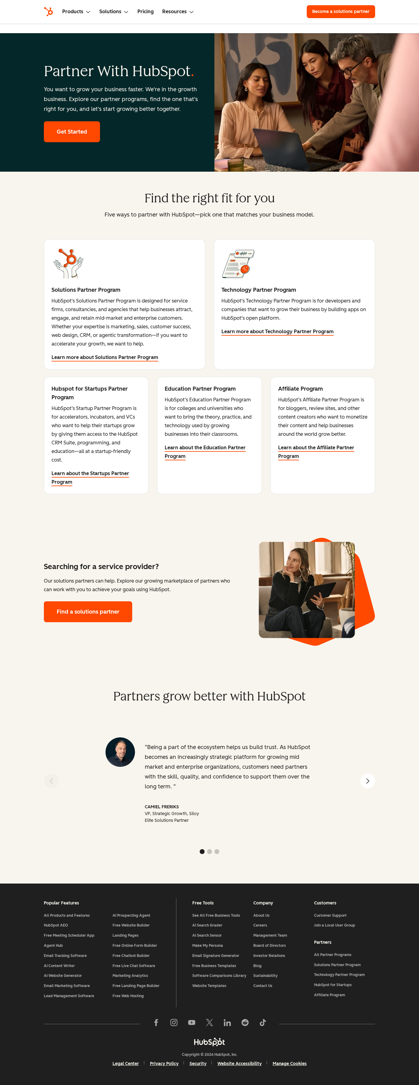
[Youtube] (192, 1023)
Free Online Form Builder (135, 945)
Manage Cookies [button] (290, 1063)
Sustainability (265, 976)
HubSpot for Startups (333, 985)
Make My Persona (207, 945)
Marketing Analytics (130, 976)
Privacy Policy (164, 1063)
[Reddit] (245, 1023)
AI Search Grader (207, 925)
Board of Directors (269, 945)
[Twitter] (209, 1023)
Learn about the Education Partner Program (205, 452)
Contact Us (262, 986)
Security (198, 1063)
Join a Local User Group (334, 925)
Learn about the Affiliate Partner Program (316, 452)
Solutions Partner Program (337, 965)
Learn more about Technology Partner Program (277, 331)
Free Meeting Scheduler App (69, 935)
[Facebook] (156, 1023)
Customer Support (330, 915)
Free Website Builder (131, 925)
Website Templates (209, 986)
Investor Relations (269, 956)
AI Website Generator (63, 976)
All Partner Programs (333, 955)
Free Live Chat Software (134, 966)
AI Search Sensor (207, 935)
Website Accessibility (239, 1063)
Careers (260, 925)
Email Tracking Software (65, 956)
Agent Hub (53, 945)
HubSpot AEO (56, 925)
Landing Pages (126, 935)
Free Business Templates (214, 966)
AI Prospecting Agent (131, 915)
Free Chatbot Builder (131, 956)
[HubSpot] (48, 11)
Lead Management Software (69, 996)
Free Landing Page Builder (136, 986)
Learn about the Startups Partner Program (90, 477)
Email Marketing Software (67, 986)
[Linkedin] (227, 1023)
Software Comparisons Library (219, 976)
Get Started (72, 131)
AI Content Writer (59, 966)
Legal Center (126, 1063)
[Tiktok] (263, 1023)
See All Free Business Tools (216, 915)
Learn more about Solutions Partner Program (105, 357)
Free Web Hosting (128, 996)
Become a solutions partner (341, 11)
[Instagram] (174, 1023)
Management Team (270, 935)
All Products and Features (67, 915)
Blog (257, 966)
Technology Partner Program (339, 975)
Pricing (145, 11)
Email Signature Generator (215, 956)
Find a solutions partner (88, 611)
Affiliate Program (329, 995)
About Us (261, 915)
